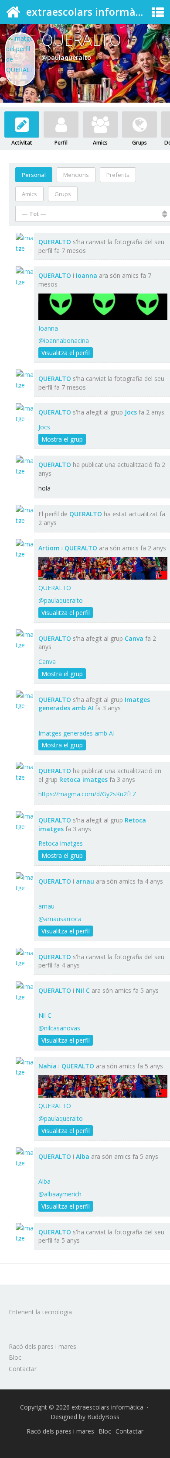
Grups (139, 142)
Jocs (131, 412)
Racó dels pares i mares (42, 1346)
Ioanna (86, 275)
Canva (134, 638)
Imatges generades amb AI (76, 733)
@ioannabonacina (63, 340)
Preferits (117, 175)
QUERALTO (54, 242)
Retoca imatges (83, 779)
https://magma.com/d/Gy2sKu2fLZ (87, 794)
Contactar (23, 1369)
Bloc (15, 1357)
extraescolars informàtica (90, 12)
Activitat (21, 142)
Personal (34, 175)
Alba (82, 1156)
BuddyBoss (103, 1417)
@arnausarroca (60, 919)
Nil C (83, 990)
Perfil (61, 142)
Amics (100, 142)
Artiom (49, 548)
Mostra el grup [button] (62, 439)
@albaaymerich (60, 1194)
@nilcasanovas (59, 1028)
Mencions (76, 175)
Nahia (47, 1066)
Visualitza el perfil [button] (65, 353)
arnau (85, 881)
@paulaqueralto (60, 600)
